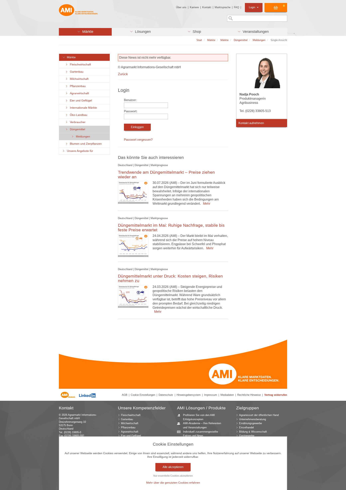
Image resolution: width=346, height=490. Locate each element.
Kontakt (206, 7)
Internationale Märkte (82, 107)
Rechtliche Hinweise (249, 394)
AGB (124, 394)
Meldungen (82, 136)
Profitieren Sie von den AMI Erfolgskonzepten (199, 417)
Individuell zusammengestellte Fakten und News (200, 433)
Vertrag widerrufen (275, 394)
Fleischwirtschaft (79, 64)
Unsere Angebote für (79, 150)
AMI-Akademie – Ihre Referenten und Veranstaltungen (202, 425)
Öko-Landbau (77, 114)
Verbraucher (76, 122)
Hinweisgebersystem (189, 394)
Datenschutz (166, 394)
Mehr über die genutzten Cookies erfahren (173, 482)
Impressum (210, 394)
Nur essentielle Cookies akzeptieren (173, 475)
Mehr (205, 203)
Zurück (123, 74)
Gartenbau (75, 71)
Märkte (70, 57)
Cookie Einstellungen (143, 394)
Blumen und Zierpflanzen (85, 143)
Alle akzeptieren (173, 467)
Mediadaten (227, 394)
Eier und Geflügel (80, 100)
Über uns (181, 7)
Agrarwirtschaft (78, 93)
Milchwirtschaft (78, 78)
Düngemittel (76, 129)
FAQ (236, 7)
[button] (85, 32)
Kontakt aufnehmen (251, 123)
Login (252, 7)
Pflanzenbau (77, 86)
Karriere (194, 7)
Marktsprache (222, 7)
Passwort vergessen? (138, 139)
